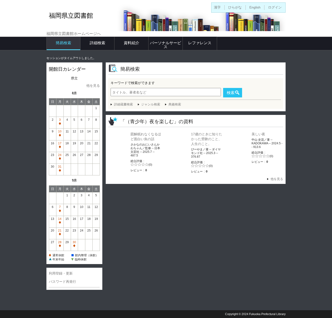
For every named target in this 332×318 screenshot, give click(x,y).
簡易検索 (63, 43)
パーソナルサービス (165, 45)
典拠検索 (174, 104)
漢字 (217, 7)
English (255, 7)
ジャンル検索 (150, 104)
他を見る (93, 85)
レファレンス (199, 43)
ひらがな (235, 7)
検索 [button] (231, 93)
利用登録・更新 (61, 273)
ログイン (275, 7)
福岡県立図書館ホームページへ (73, 34)
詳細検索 (97, 43)
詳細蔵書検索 (123, 104)
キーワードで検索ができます (133, 83)
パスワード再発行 (62, 282)
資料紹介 (131, 43)
